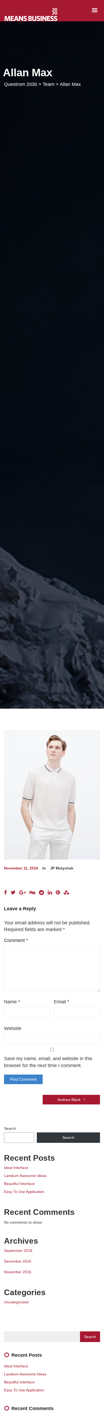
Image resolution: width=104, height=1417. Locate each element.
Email (61, 1001)
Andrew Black (70, 1099)
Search (10, 1128)
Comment (16, 940)
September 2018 (18, 1250)
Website (12, 1028)
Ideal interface (16, 1167)
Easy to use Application (24, 1192)
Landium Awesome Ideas (25, 1175)
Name (12, 1001)
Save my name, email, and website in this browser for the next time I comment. (48, 1062)
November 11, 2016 (21, 868)
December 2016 (17, 1261)
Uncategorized (16, 1302)
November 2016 (17, 1272)
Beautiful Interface (19, 1184)
